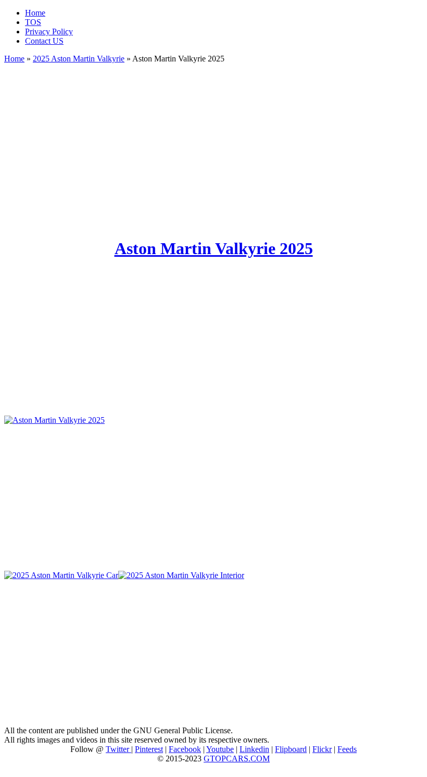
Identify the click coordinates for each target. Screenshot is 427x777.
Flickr (322, 749)
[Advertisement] (213, 146)
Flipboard (291, 749)
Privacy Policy (49, 31)
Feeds (347, 749)
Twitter (118, 749)
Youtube (220, 749)
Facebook (185, 749)
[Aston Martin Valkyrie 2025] (54, 420)
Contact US (44, 40)
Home (35, 12)
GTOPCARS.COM (237, 758)
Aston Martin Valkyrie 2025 (214, 248)
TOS (33, 22)
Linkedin (254, 749)
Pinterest (149, 749)
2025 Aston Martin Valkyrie (78, 58)
